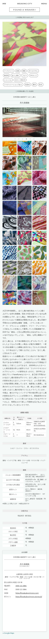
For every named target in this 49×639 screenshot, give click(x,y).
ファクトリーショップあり (13, 84)
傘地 (17, 71)
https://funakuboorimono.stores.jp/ (29, 597)
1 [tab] (15, 139)
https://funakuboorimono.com (27, 593)
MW (4, 4)
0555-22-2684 (21, 586)
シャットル (8, 80)
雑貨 (24, 71)
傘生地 (6, 75)
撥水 (34, 84)
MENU (44, 4)
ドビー (25, 75)
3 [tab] (22, 139)
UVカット (33, 75)
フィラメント (8, 71)
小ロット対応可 (20, 80)
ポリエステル (33, 71)
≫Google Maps (8, 633)
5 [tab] (30, 139)
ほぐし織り (15, 75)
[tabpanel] (24, 122)
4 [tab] (26, 139)
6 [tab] (34, 139)
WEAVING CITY (24, 4)
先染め (27, 84)
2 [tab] (19, 139)
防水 (40, 84)
